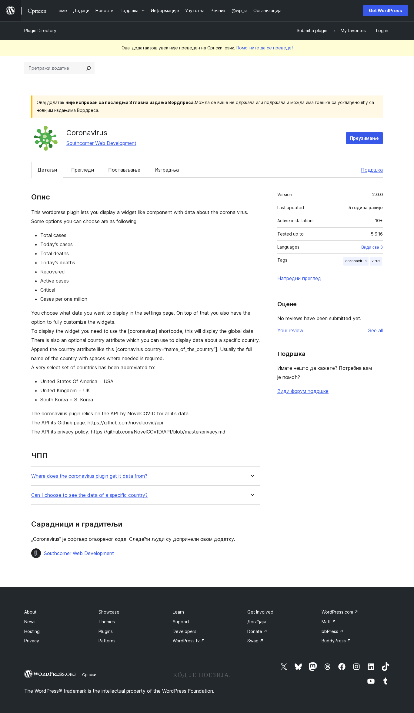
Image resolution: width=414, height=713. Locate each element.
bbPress (332, 631)
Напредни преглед (299, 278)
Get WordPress (385, 10)
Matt (329, 621)
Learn (178, 611)
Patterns (106, 640)
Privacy (31, 640)
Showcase (108, 611)
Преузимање (364, 138)
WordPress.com (340, 611)
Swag (255, 640)
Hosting (32, 631)
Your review (290, 330)
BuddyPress (336, 640)
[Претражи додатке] (88, 68)
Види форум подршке (303, 391)
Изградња (167, 170)
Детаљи (47, 170)
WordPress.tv (189, 640)
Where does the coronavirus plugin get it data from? (89, 476)
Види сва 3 (372, 247)
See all (375, 330)
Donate (257, 631)
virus (376, 261)
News (29, 621)
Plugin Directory (40, 30)
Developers (184, 631)
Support (181, 621)
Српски (89, 674)
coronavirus (356, 261)
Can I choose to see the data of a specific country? (89, 495)
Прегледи (82, 170)
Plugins (105, 631)
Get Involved (260, 611)
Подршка (372, 170)
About (30, 611)
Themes (106, 621)
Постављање (124, 170)
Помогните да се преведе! (264, 47)
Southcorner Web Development (101, 143)
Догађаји (256, 621)
